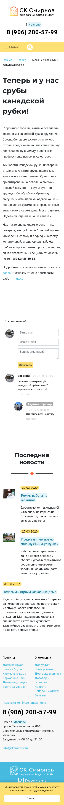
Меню (13, 47)
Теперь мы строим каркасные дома (29, 592)
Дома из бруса (13, 665)
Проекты (9, 657)
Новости (40, 686)
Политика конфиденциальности (25, 702)
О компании (43, 657)
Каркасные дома (14, 673)
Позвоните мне (35, 780)
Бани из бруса (12, 669)
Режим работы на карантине (33, 498)
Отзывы (40, 695)
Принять (32, 798)
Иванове (35, 24)
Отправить (25, 365)
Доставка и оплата (48, 673)
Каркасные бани (14, 678)
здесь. (19, 278)
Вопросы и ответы (47, 691)
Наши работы (44, 669)
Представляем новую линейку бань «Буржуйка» (39, 541)
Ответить (23, 394)
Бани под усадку (14, 686)
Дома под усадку (15, 682)
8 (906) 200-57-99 (32, 32)
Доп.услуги (42, 665)
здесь (7, 273)
